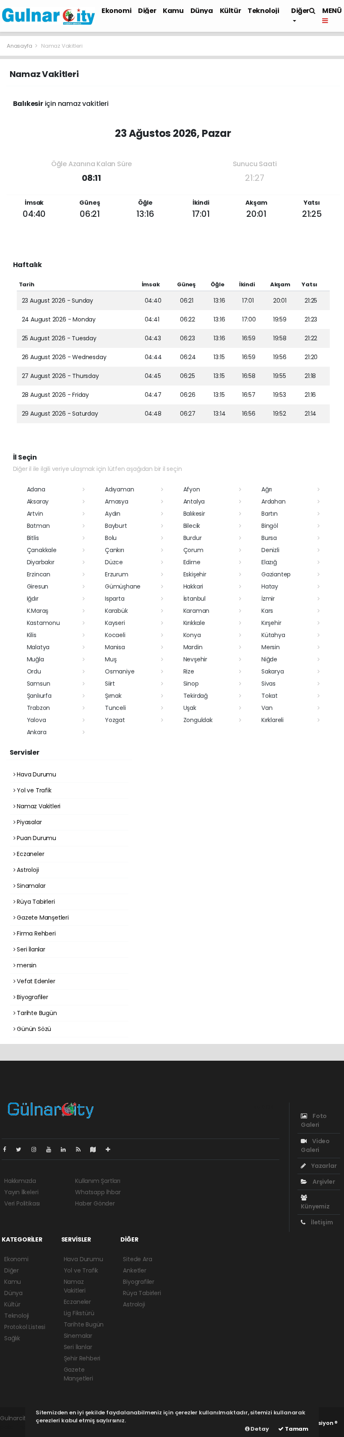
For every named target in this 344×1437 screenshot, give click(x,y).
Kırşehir (271, 623)
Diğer (147, 10)
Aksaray (38, 501)
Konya (192, 635)
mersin (25, 965)
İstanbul (194, 598)
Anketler (134, 1270)
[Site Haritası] (96, 1149)
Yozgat (115, 720)
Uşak (189, 708)
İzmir (268, 598)
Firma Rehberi (35, 933)
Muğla (35, 659)
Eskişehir (194, 574)
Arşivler (323, 1181)
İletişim (321, 1222)
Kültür (230, 10)
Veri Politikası (22, 1203)
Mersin (270, 647)
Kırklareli (272, 720)
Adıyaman (119, 489)
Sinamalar (30, 886)
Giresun (38, 586)
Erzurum (116, 574)
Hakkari (193, 586)
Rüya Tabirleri (35, 901)
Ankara (37, 732)
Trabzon (38, 708)
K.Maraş (38, 611)
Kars (267, 611)
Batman (38, 526)
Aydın (112, 513)
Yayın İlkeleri (21, 1192)
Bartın (269, 513)
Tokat (269, 696)
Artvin (35, 513)
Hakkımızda (20, 1181)
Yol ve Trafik (33, 790)
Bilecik (192, 526)
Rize (188, 671)
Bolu (111, 538)
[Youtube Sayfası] (52, 1149)
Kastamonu (43, 623)
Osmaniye (119, 671)
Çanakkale (42, 550)
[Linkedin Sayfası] (67, 1149)
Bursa (269, 538)
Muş (110, 659)
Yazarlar (323, 1166)
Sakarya (272, 671)
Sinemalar (78, 1336)
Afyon (191, 489)
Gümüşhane (123, 586)
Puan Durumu (35, 838)
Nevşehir (195, 659)
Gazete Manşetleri (42, 917)
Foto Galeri (314, 1120)
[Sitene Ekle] (111, 1149)
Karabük (116, 611)
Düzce (114, 562)
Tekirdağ (195, 696)
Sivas (268, 683)
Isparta (115, 598)
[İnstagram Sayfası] (37, 1149)
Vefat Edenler (35, 981)
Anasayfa (20, 46)
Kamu (173, 10)
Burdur (192, 538)
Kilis (31, 635)
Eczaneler (29, 854)
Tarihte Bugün (36, 1013)
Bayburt (116, 526)
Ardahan (273, 501)
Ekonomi (116, 10)
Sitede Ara (137, 1259)
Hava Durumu (35, 774)
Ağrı (266, 489)
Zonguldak (198, 720)
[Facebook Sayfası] (8, 1149)
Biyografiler (31, 997)
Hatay (269, 586)
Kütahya (273, 635)
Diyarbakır (41, 562)
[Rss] (81, 1149)
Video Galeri (315, 1145)
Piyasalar (28, 822)
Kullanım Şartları (97, 1181)
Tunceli (115, 708)
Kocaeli (115, 635)
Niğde (269, 659)
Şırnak (113, 696)
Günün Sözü (33, 1029)
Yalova (36, 720)
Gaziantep (276, 574)
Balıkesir (194, 513)
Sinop (191, 683)
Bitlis (33, 538)
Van (266, 708)
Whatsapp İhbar (97, 1192)
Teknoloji (263, 10)
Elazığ (269, 562)
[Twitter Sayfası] (22, 1149)
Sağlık (12, 1338)
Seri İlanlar (30, 949)
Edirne (192, 562)
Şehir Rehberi (82, 1358)
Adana (36, 489)
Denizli (270, 550)
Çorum (193, 550)
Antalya (194, 501)
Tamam (296, 1429)
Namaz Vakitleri (37, 806)
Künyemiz (315, 1206)
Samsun (38, 683)
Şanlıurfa (39, 696)
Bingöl (269, 526)
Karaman (196, 611)
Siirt (110, 683)
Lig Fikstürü (79, 1313)
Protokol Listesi (24, 1327)
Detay (259, 1429)
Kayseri (115, 623)
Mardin (193, 647)
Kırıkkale (194, 623)
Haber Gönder (95, 1203)
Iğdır (33, 598)
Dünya (201, 10)
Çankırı (114, 550)
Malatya (38, 647)
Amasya (116, 501)
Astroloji (27, 870)
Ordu (34, 671)
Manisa (115, 647)
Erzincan (38, 574)
